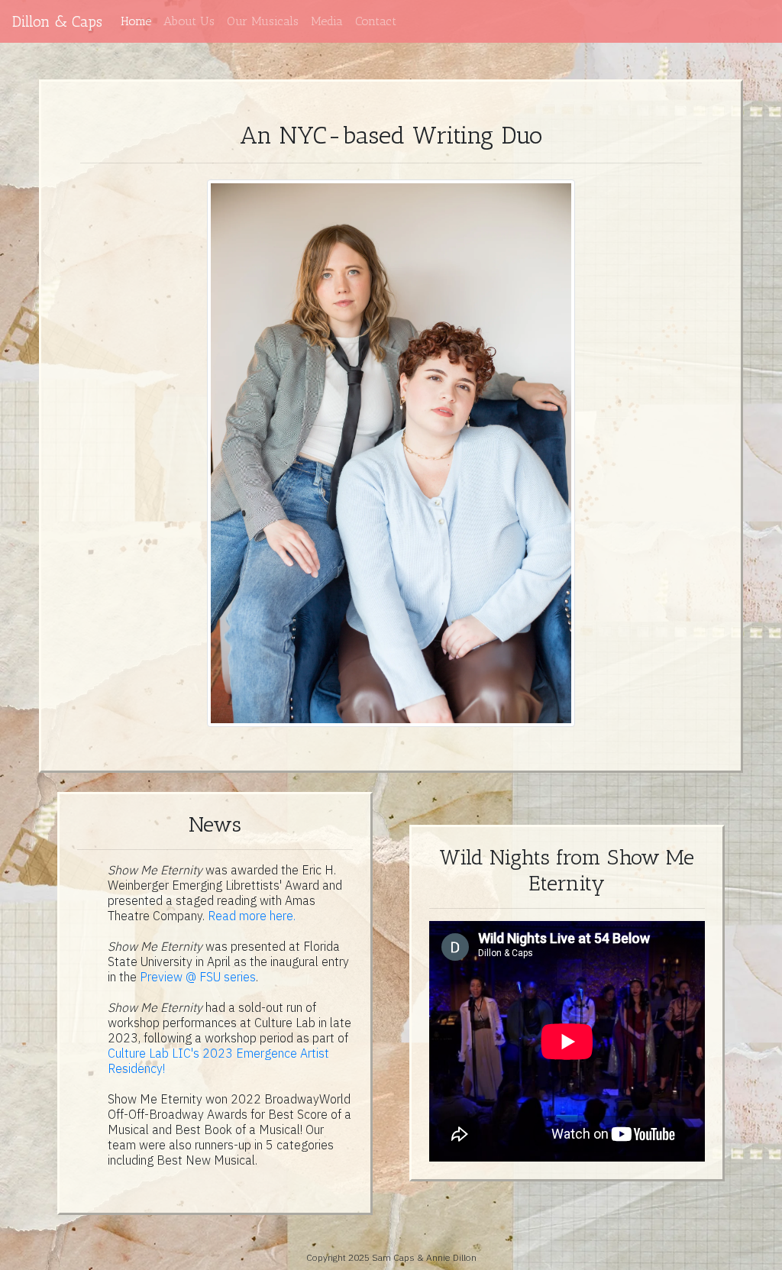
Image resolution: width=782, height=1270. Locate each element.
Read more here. (252, 915)
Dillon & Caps (57, 21)
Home (136, 21)
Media (327, 21)
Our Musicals (263, 21)
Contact (375, 21)
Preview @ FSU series (198, 976)
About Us (189, 21)
